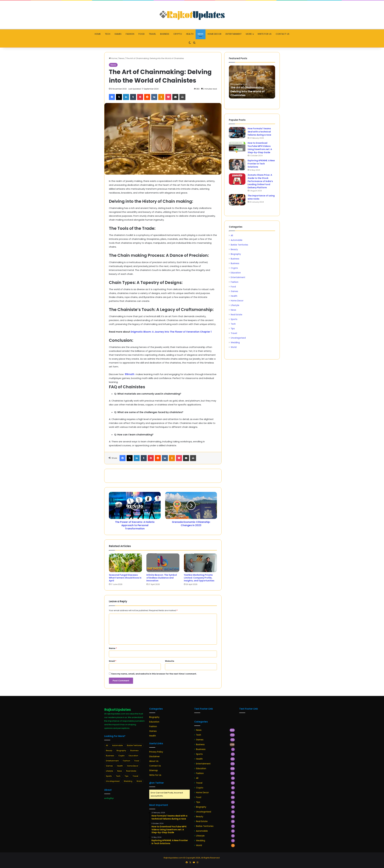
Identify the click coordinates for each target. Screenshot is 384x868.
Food (141, 33)
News (200, 33)
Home (98, 33)
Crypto (177, 33)
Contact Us (282, 33)
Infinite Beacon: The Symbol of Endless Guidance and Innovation (161, 577)
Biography (236, 254)
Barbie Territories (239, 244)
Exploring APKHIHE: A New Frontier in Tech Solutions (261, 163)
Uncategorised (238, 337)
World (234, 347)
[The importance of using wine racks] (237, 199)
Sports (234, 319)
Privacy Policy (156, 751)
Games (118, 33)
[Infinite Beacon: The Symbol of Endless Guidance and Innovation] (162, 562)
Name (113, 648)
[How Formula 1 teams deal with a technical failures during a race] (237, 132)
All (232, 235)
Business (164, 33)
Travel (152, 33)
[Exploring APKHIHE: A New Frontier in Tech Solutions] (237, 164)
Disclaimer (154, 756)
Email (112, 661)
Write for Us (265, 33)
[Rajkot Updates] (192, 14)
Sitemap (153, 770)
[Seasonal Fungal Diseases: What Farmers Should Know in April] (125, 562)
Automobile (236, 240)
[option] (252, 81)
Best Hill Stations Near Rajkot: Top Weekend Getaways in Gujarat (250, 91)
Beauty (234, 249)
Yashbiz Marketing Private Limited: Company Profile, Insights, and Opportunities (199, 577)
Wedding (235, 342)
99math (130, 374)
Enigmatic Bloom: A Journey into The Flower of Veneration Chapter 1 (171, 331)
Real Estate (236, 314)
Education (236, 272)
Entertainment (234, 33)
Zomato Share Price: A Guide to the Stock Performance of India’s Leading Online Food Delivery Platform (260, 181)
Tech (107, 33)
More (249, 33)
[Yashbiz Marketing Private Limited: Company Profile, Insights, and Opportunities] (200, 562)
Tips (233, 328)
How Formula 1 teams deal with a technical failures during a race (259, 131)
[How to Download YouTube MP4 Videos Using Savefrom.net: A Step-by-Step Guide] (237, 147)
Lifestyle (235, 305)
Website (169, 661)
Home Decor (214, 33)
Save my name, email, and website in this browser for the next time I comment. (154, 673)
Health (190, 33)
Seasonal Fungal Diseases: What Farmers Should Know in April (125, 577)
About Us (153, 761)
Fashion (130, 33)
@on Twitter (156, 782)
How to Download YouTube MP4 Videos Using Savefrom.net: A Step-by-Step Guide (260, 147)
